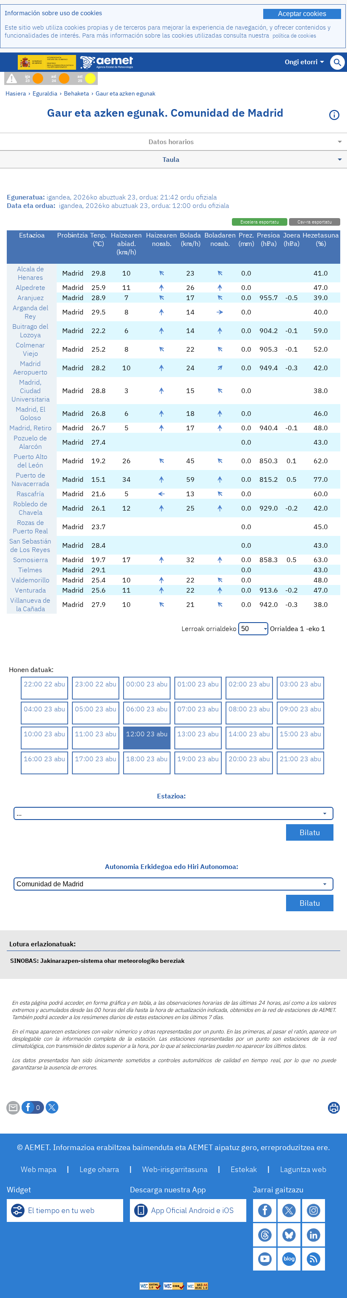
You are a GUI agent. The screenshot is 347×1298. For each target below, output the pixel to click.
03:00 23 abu (300, 684)
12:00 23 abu (147, 734)
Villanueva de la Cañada (30, 604)
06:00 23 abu (147, 709)
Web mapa (38, 1169)
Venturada (30, 590)
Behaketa (76, 93)
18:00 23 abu (147, 758)
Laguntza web (303, 1169)
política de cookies (294, 35)
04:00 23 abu (44, 709)
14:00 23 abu (249, 734)
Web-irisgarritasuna (174, 1169)
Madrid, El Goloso (30, 413)
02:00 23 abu (249, 684)
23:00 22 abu (95, 684)
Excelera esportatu (259, 222)
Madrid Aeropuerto (30, 367)
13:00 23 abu (198, 734)
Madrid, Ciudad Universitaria (30, 390)
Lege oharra (99, 1169)
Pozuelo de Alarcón (30, 442)
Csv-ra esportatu (314, 222)
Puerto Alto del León (30, 460)
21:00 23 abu (300, 758)
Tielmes (30, 570)
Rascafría (30, 493)
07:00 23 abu (198, 709)
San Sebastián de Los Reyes (30, 545)
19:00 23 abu (198, 758)
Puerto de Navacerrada (30, 479)
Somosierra (30, 559)
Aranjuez (30, 297)
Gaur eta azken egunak (125, 93)
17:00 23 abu (95, 758)
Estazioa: (171, 796)
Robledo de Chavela (30, 508)
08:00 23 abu (249, 709)
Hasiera (16, 93)
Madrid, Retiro (30, 428)
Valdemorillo (30, 580)
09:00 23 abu (300, 709)
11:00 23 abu (95, 734)
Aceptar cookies (302, 13)
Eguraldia (45, 93)
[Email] (13, 1112)
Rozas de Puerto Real (30, 526)
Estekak (244, 1169)
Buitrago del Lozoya (30, 330)
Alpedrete (30, 287)
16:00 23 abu (44, 758)
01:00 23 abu (198, 684)
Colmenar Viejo (30, 349)
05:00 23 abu (95, 709)
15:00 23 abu (300, 734)
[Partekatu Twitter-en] (52, 1107)
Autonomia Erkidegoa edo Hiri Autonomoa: (171, 866)
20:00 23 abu (249, 758)
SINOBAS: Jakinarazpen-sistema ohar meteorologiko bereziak (97, 960)
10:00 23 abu (44, 734)
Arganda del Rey (30, 311)
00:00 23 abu (147, 684)
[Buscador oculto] (337, 62)
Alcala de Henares (30, 273)
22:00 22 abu (44, 684)
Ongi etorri (301, 61)
